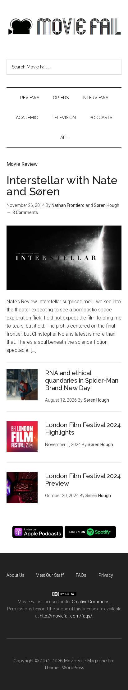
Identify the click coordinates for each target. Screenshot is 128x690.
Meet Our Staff (50, 575)
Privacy (105, 575)
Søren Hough (106, 205)
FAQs (81, 575)
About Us (16, 575)
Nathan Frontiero (68, 205)
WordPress (73, 667)
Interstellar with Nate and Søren (62, 186)
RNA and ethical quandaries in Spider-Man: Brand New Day (82, 380)
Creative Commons (91, 601)
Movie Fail (64, 26)
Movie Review (22, 164)
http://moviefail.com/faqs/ (66, 615)
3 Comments (25, 212)
